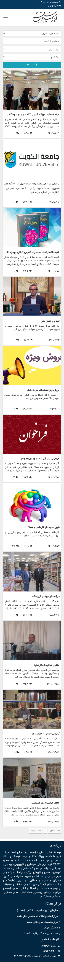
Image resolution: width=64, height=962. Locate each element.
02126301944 (54, 6)
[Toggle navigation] (5, 17)
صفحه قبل (54, 830)
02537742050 (50, 3)
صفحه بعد (35, 830)
